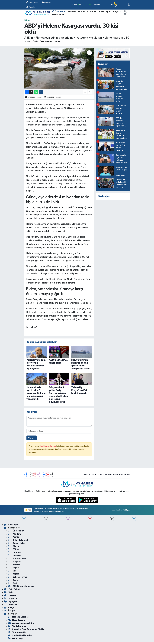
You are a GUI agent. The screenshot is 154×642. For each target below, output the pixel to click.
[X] (31, 474)
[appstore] (66, 500)
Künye (94, 474)
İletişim (127, 474)
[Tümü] (126, 196)
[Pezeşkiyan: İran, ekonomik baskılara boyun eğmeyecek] (36, 352)
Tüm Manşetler (19, 632)
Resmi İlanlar (58, 15)
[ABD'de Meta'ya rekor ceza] (59, 352)
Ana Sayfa (13, 525)
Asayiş (15, 537)
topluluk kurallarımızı (48, 446)
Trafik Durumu (19, 626)
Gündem (72, 11)
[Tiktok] (52, 474)
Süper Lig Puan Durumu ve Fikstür (28, 629)
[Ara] (125, 11)
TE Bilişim (126, 510)
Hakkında (86, 474)
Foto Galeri (33, 2)
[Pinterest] (35, 474)
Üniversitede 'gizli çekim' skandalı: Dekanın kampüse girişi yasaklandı (36, 393)
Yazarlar (32, 7)
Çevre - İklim (18, 543)
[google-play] (88, 500)
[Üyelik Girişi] (128, 4)
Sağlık (15, 568)
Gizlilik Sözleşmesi (105, 474)
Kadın (15, 580)
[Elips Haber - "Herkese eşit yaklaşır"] (37, 13)
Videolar (47, 2)
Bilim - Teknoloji (20, 540)
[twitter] (46, 519)
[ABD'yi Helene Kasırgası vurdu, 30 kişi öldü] (59, 68)
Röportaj (12, 598)
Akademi (16, 534)
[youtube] (90, 519)
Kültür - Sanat (19, 559)
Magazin (117, 11)
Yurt (14, 583)
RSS (29, 510)
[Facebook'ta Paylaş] (27, 92)
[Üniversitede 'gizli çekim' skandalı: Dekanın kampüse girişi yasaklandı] (36, 379)
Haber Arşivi (118, 474)
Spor (108, 11)
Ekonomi (91, 11)
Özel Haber (60, 11)
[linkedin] (134, 519)
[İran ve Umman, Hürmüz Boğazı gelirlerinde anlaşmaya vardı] (81, 352)
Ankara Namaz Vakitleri (23, 623)
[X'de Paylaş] (31, 92)
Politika (81, 11)
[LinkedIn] (44, 474)
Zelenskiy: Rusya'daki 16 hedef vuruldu (79, 390)
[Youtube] (48, 474)
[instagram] (68, 519)
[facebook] (24, 519)
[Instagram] (39, 474)
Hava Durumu (18, 620)
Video (11, 592)
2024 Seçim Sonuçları (23, 586)
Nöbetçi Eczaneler (21, 617)
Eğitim (15, 549)
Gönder (31, 438)
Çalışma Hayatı (19, 577)
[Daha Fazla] (41, 92)
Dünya (101, 11)
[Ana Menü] (125, 14)
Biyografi (12, 602)
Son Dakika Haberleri (22, 635)
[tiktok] (112, 519)
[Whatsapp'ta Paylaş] (36, 92)
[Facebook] (26, 474)
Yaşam (15, 574)
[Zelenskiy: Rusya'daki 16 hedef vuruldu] (81, 379)
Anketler (12, 605)
